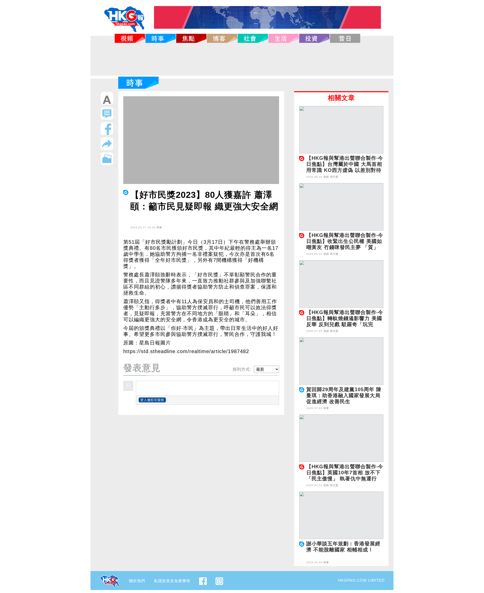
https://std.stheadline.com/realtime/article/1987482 (186, 351)
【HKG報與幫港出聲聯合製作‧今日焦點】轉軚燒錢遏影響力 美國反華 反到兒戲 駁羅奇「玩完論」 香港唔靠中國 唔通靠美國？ (344, 324)
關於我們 (137, 581)
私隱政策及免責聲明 (172, 581)
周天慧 (334, 176)
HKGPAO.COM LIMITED (361, 580)
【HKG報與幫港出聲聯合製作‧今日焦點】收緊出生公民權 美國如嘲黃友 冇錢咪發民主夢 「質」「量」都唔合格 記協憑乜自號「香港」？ (344, 247)
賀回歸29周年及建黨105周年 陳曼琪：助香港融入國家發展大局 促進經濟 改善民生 (343, 395)
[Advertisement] (242, 59)
